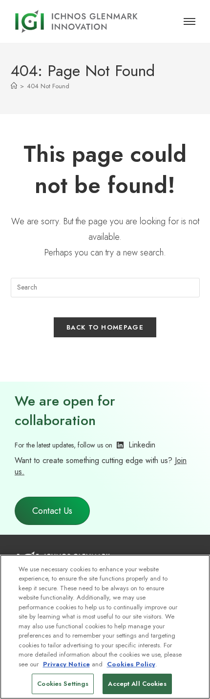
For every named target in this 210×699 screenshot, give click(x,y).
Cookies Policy (131, 664)
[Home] (14, 86)
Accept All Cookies (137, 683)
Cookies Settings (62, 683)
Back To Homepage (105, 327)
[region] (105, 627)
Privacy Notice (66, 664)
